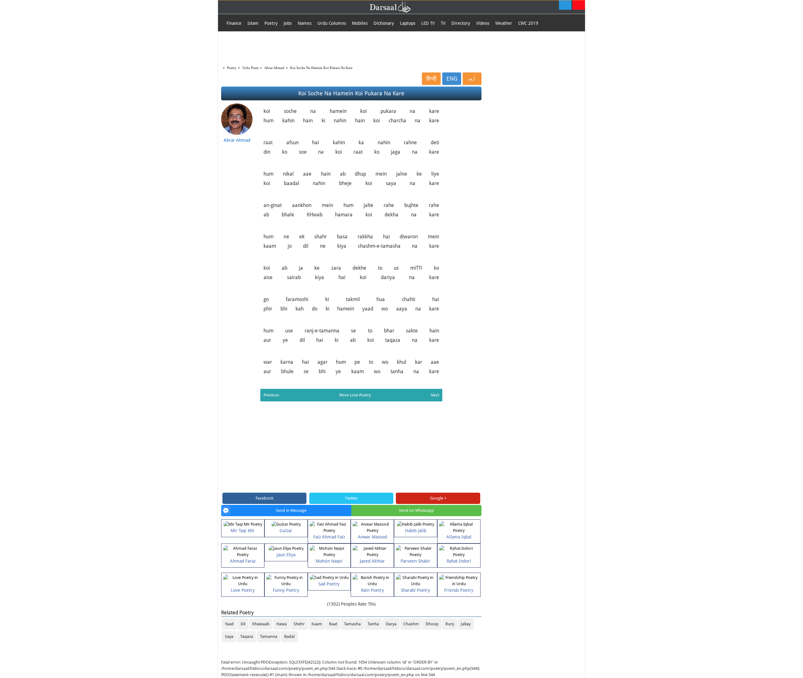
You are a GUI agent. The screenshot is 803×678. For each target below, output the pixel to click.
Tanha (373, 624)
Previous (271, 395)
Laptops (407, 23)
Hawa (281, 624)
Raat (333, 624)
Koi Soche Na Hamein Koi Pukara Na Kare (321, 68)
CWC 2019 (528, 23)
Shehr (299, 624)
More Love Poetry (355, 395)
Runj (449, 624)
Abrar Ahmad (274, 68)
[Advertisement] (401, 47)
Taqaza (246, 636)
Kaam (316, 624)
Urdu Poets (250, 68)
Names (304, 23)
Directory (460, 23)
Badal (289, 636)
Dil (243, 624)
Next (435, 395)
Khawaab (260, 624)
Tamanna (268, 636)
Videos (482, 23)
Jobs (288, 23)
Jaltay (466, 624)
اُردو (472, 78)
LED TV (428, 23)
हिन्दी (431, 78)
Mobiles (360, 23)
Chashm (411, 624)
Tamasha (352, 624)
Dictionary (384, 23)
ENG (451, 78)
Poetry (271, 23)
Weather (503, 23)
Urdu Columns (331, 23)
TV (443, 23)
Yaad (229, 624)
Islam (252, 23)
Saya (229, 636)
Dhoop (432, 624)
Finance (234, 23)
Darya (391, 624)
